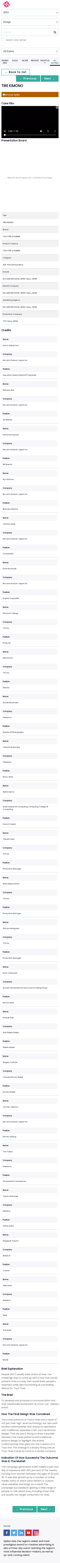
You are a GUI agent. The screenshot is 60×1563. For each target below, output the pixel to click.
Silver (25, 60)
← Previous (28, 78)
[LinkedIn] (21, 1533)
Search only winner (16, 40)
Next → (49, 78)
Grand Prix (5, 61)
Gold (15, 60)
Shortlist (45, 61)
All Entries (55, 61)
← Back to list (16, 72)
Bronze (35, 60)
